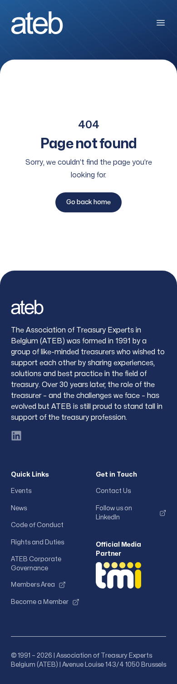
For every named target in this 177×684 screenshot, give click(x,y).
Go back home (88, 202)
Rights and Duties (37, 542)
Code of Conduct (37, 525)
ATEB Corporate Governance (36, 563)
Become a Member (40, 602)
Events (21, 491)
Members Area (33, 585)
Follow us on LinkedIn (114, 512)
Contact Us (113, 491)
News (19, 508)
